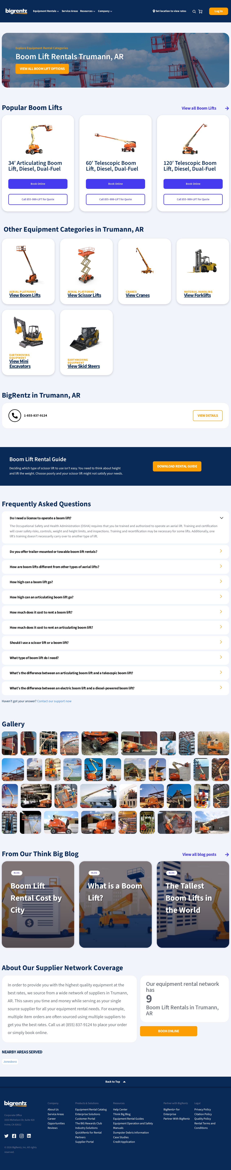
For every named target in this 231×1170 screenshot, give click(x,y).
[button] (208, 415)
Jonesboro (10, 1062)
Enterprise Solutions (87, 1114)
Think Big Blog (121, 1114)
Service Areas (70, 11)
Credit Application (124, 1142)
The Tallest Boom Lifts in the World (188, 898)
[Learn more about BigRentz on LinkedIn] (29, 1136)
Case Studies (121, 1137)
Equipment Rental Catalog (91, 1110)
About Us (53, 1110)
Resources (86, 11)
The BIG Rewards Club (88, 1123)
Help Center (120, 1110)
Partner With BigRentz (177, 1119)
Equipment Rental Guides (128, 1119)
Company (104, 11)
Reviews (53, 1128)
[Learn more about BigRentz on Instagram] (21, 1136)
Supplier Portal (84, 1142)
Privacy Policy (202, 1110)
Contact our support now (54, 701)
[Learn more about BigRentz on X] (6, 1136)
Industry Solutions (86, 1128)
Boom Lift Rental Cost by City (36, 898)
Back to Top (112, 1082)
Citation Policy (203, 1114)
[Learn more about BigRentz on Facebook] (14, 1136)
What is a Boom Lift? (115, 892)
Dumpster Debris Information (131, 1133)
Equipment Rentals (44, 11)
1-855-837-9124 (35, 415)
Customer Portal (85, 1119)
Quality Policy (202, 1119)
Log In (219, 11)
